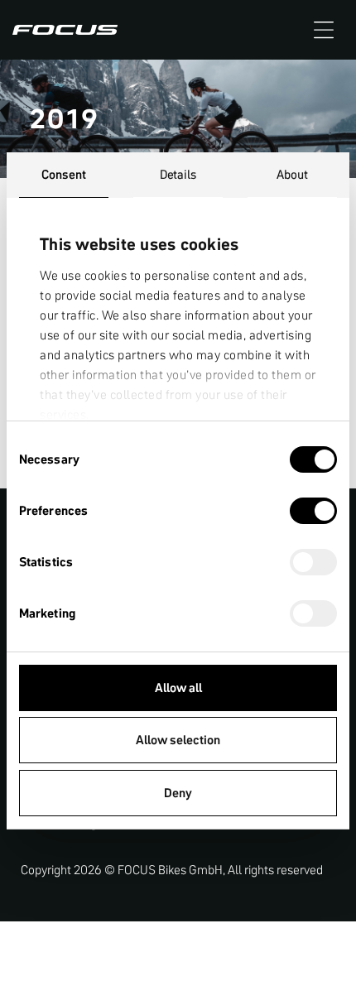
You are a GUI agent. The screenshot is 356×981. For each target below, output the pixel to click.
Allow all (178, 687)
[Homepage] (65, 30)
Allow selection (178, 739)
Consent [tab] (63, 174)
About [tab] (293, 174)
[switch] (313, 512)
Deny (178, 792)
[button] (324, 30)
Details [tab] (178, 174)
